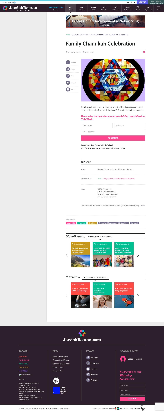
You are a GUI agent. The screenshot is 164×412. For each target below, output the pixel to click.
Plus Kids (82, 223)
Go (70, 8)
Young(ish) (71, 223)
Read (93, 8)
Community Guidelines (61, 364)
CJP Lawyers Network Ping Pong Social (123, 290)
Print (73, 89)
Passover (22, 383)
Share (73, 62)
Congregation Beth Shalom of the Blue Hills (119, 179)
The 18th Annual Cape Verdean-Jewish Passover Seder (80, 250)
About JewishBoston (60, 357)
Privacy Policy (58, 367)
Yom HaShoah (24, 385)
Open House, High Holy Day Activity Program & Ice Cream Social (123, 251)
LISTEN (127, 8)
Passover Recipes (32, 383)
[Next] (137, 255)
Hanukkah (134, 223)
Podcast (94, 380)
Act (104, 8)
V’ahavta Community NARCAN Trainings (80, 290)
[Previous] (67, 255)
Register (139, 359)
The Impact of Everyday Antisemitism (99, 291)
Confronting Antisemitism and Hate (31, 392)
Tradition (92, 223)
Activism (23, 371)
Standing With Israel (27, 395)
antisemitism (56, 8)
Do (115, 8)
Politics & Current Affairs (29, 389)
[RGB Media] (118, 408)
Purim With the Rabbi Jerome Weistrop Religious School (102, 250)
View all (105, 25)
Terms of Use (57, 371)
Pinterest (94, 374)
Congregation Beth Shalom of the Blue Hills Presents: (100, 34)
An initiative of (8, 2)
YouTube (94, 369)
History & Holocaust (27, 387)
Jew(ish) (23, 357)
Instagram (95, 363)
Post (73, 69)
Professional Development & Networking (105, 21)
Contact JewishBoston (61, 360)
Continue (132, 399)
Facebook (94, 358)
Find (82, 8)
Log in (130, 359)
